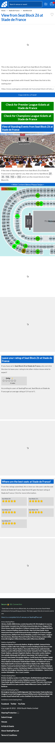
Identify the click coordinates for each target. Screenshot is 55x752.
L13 (17, 224)
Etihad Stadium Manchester (22, 651)
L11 (8, 217)
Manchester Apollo (7, 682)
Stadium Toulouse (7, 666)
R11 (22, 245)
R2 (15, 240)
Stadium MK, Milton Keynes (41, 664)
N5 (8, 229)
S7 (31, 239)
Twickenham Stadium (26, 668)
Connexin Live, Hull (16, 626)
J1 (23, 205)
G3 (38, 191)
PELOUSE (50, 221)
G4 (34, 191)
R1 (13, 238)
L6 (17, 221)
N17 (10, 233)
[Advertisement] (27, 45)
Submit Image (6, 717)
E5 (52, 195)
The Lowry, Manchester (44, 682)
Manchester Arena (42, 630)
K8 (13, 204)
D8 (52, 191)
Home (3, 10)
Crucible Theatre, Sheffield (28, 678)
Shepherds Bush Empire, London (25, 682)
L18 (3, 226)
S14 (50, 239)
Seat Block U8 (6, 510)
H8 (28, 191)
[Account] (52, 4)
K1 (19, 209)
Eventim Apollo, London (9, 680)
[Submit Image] (46, 4)
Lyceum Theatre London (38, 680)
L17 (3, 223)
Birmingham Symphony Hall (10, 692)
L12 (8, 219)
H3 (29, 204)
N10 (18, 230)
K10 (10, 208)
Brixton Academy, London (10, 678)
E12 (34, 195)
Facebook (5, 704)
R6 (17, 248)
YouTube (21, 704)
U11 (41, 247)
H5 (24, 192)
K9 (11, 206)
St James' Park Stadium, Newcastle (39, 659)
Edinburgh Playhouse (44, 678)
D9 (48, 191)
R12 (25, 246)
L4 (4, 213)
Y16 (7, 177)
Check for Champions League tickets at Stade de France (27, 117)
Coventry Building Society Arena (37, 647)
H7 (31, 191)
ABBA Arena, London (19, 624)
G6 (44, 204)
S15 (34, 252)
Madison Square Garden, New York (24, 630)
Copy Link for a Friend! (27, 95)
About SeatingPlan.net (10, 731)
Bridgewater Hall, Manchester (30, 692)
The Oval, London (39, 666)
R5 (14, 246)
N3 (8, 223)
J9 (12, 198)
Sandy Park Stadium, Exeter (44, 657)
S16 (37, 252)
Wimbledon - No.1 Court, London (18, 672)
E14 (28, 196)
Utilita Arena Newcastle (22, 639)
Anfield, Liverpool (40, 644)
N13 (5, 235)
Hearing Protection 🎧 (10, 713)
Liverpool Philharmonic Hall (31, 694)
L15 (3, 216)
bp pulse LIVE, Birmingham (35, 624)
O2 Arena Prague (45, 632)
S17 (41, 252)
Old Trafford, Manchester (26, 655)
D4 (51, 204)
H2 (32, 204)
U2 (52, 251)
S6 (28, 238)
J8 (14, 196)
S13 (40, 239)
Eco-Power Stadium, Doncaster (20, 649)
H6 (20, 193)
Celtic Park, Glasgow (19, 647)
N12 (5, 232)
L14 (17, 226)
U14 (51, 247)
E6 (48, 195)
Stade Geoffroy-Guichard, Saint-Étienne (18, 664)
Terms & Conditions (9, 735)
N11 (4, 229)
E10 (41, 195)
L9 (9, 211)
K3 (17, 214)
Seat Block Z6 (27, 10)
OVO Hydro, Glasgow (44, 635)
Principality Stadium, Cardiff (25, 657)
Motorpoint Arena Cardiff (10, 632)
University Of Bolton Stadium (43, 668)
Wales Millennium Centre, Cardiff (36, 684)
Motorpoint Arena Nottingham (29, 632)
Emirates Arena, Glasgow (40, 626)
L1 (7, 204)
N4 (8, 226)
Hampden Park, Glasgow (40, 651)
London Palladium (24, 680)
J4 (21, 207)
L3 (5, 210)
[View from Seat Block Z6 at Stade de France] (52, 16)
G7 (41, 204)
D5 (48, 204)
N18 (11, 236)
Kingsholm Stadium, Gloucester (28, 653)
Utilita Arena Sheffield (37, 639)
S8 (34, 239)
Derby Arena (27, 626)
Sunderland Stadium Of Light (23, 666)
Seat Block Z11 (33, 499)
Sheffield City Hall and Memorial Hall (37, 696)
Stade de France (14, 10)
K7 (15, 201)
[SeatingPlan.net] (4, 4)
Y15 (12, 177)
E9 (45, 195)
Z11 (19, 177)
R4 (11, 244)
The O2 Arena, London (39, 637)
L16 (3, 219)
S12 (37, 239)
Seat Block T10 (33, 510)
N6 (9, 231)
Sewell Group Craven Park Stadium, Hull (14, 659)
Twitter (13, 704)
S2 (24, 251)
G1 (45, 191)
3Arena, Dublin (6, 624)
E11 (37, 195)
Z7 (50, 174)
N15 (19, 233)
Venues (4, 722)
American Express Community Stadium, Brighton (17, 644)
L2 (6, 207)
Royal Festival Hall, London (16, 696)
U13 (48, 247)
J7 (17, 194)
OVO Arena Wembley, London (27, 635)
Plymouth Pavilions (25, 637)
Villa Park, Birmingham (8, 670)
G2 (41, 191)
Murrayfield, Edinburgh (9, 655)
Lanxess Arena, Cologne (37, 628)
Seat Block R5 (6, 499)
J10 (9, 201)
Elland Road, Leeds (37, 649)
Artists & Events (7, 726)
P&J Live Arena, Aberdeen (9, 637)
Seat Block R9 (6, 521)
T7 (38, 247)
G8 (38, 204)
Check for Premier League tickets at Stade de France (27, 106)
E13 (31, 195)
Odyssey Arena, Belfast (9, 635)
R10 (20, 244)
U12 (44, 247)
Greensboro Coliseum (22, 628)
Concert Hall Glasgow (14, 694)
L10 (8, 214)
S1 (20, 250)
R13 (28, 246)
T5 (31, 247)
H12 (22, 197)
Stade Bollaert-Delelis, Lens (30, 661)
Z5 (3, 177)
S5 (26, 238)
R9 (17, 242)
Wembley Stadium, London (26, 670)
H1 (35, 204)
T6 (34, 247)
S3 (28, 251)
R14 (23, 236)
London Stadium (45, 653)
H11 (25, 196)
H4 (26, 204)
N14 (7, 238)
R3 (9, 241)
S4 (31, 252)
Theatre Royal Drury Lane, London (12, 684)
